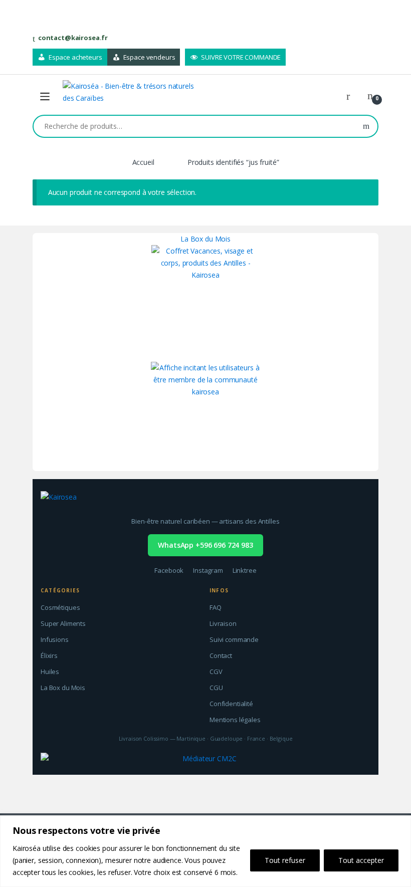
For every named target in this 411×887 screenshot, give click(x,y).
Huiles (50, 671)
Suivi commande (234, 639)
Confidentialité (231, 703)
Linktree (245, 570)
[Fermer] (400, 824)
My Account (351, 96)
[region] (205, 851)
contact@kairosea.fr (73, 37)
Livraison (223, 623)
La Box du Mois (205, 239)
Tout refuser (285, 860)
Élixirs (49, 655)
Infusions (55, 639)
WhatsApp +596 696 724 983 (205, 545)
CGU (216, 687)
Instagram (208, 570)
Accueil (143, 162)
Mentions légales (235, 719)
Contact (221, 655)
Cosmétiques (60, 607)
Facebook (168, 570)
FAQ (216, 607)
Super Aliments (63, 623)
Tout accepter (361, 860)
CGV (216, 671)
